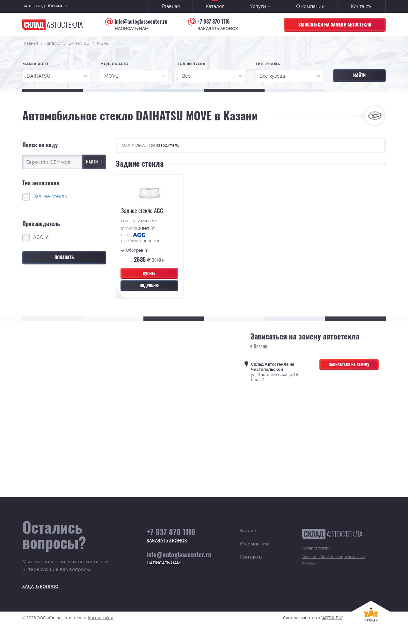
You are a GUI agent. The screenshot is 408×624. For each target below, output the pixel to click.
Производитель (163, 145)
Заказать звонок (218, 29)
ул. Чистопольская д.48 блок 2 (274, 372)
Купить (149, 273)
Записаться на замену (349, 364)
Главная (171, 6)
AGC (40, 237)
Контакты (362, 6)
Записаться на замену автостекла (334, 24)
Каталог (215, 6)
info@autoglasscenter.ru (141, 21)
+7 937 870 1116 (214, 21)
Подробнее (149, 285)
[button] (58, 6)
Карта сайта (100, 617)
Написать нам (132, 29)
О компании (310, 6)
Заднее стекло (50, 196)
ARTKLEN (332, 617)
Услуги (258, 6)
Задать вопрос (40, 587)
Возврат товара (316, 548)
